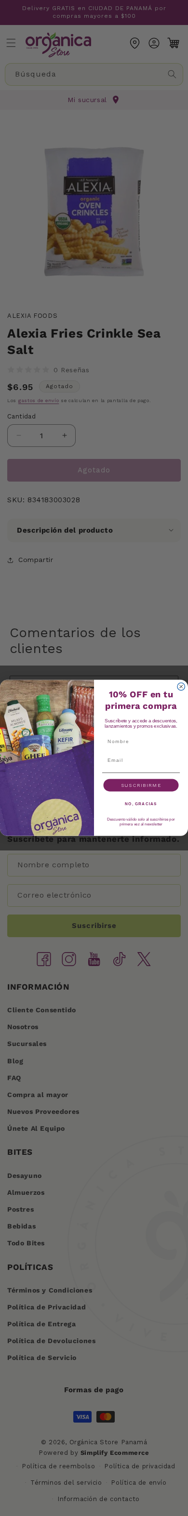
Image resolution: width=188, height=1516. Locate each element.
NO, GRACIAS (141, 804)
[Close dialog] (181, 687)
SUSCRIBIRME (141, 785)
